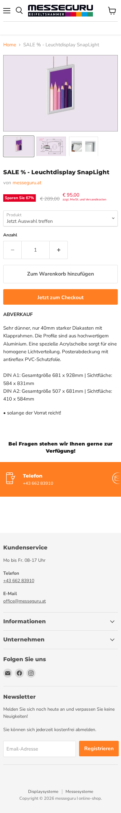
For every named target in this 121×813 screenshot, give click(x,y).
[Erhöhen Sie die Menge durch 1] (59, 250)
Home (9, 45)
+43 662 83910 (18, 581)
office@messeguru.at (24, 601)
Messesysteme (79, 792)
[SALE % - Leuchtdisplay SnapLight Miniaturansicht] (19, 146)
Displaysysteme (43, 792)
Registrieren (99, 748)
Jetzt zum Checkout (60, 297)
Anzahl (10, 235)
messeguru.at (27, 182)
